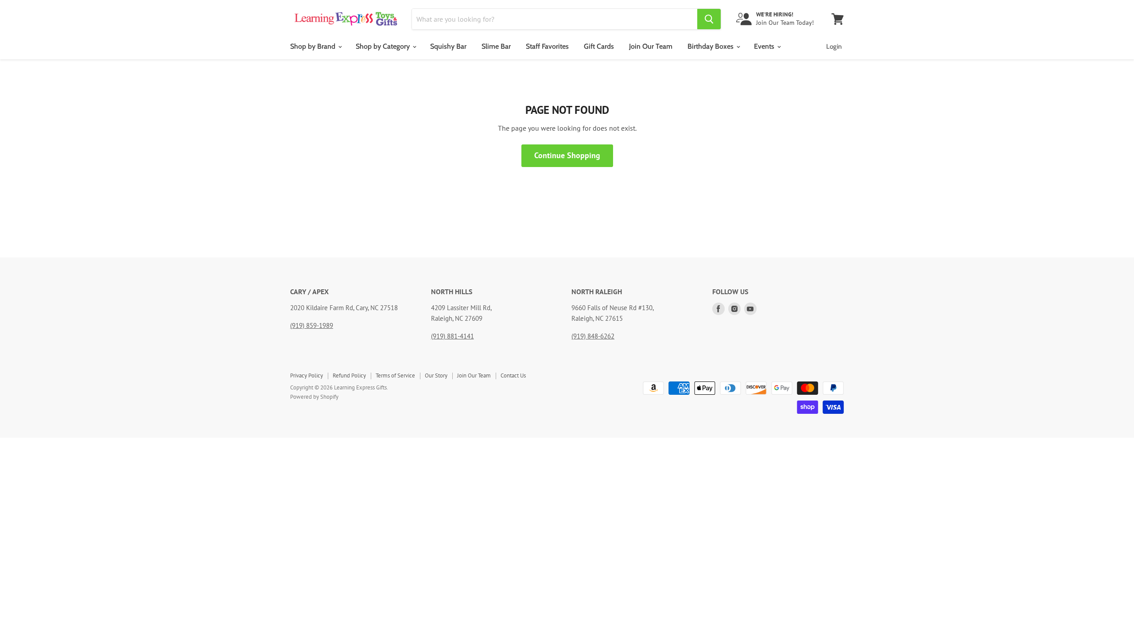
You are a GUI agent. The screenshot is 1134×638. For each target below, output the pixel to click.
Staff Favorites (547, 46)
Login (834, 47)
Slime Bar (496, 46)
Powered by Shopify (314, 397)
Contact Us (513, 375)
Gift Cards (599, 46)
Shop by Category (384, 46)
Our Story (436, 375)
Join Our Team (650, 46)
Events (765, 46)
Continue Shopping (567, 155)
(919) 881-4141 (452, 336)
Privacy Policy (306, 375)
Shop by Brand (313, 46)
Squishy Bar (448, 46)
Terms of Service (395, 375)
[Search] (709, 19)
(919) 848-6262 (592, 336)
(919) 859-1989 (311, 325)
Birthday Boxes (711, 46)
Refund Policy (349, 375)
